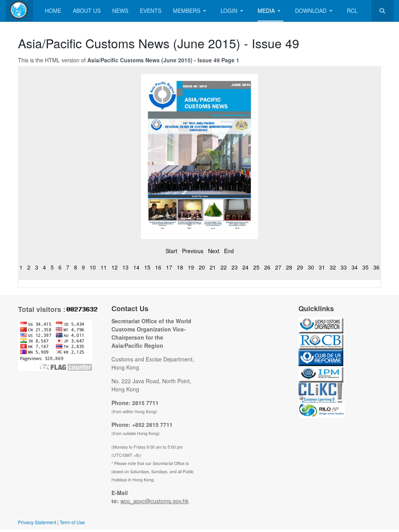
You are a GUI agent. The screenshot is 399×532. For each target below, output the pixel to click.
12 (114, 267)
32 (333, 267)
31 (322, 267)
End (229, 251)
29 (300, 267)
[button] (191, 10)
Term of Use (72, 522)
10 (93, 267)
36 (376, 267)
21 (213, 267)
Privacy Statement (37, 522)
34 (354, 267)
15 (147, 267)
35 (365, 267)
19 (191, 267)
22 (224, 267)
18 (180, 267)
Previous (192, 251)
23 (234, 267)
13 (125, 267)
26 (267, 267)
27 (278, 267)
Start (171, 251)
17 (169, 267)
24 (245, 267)
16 (158, 267)
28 (289, 267)
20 (202, 267)
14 (136, 267)
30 (311, 267)
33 (344, 267)
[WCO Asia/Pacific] (19, 10)
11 (104, 267)
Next (213, 251)
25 (256, 267)
